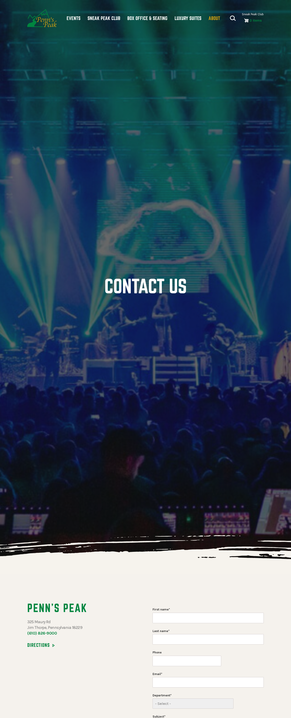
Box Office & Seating (147, 18)
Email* (157, 674)
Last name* (161, 631)
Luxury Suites (188, 18)
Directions (38, 645)
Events (73, 18)
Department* (162, 695)
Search (233, 18)
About (214, 18)
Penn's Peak (42, 18)
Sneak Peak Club (104, 18)
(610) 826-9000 (42, 633)
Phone (157, 652)
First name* (161, 609)
